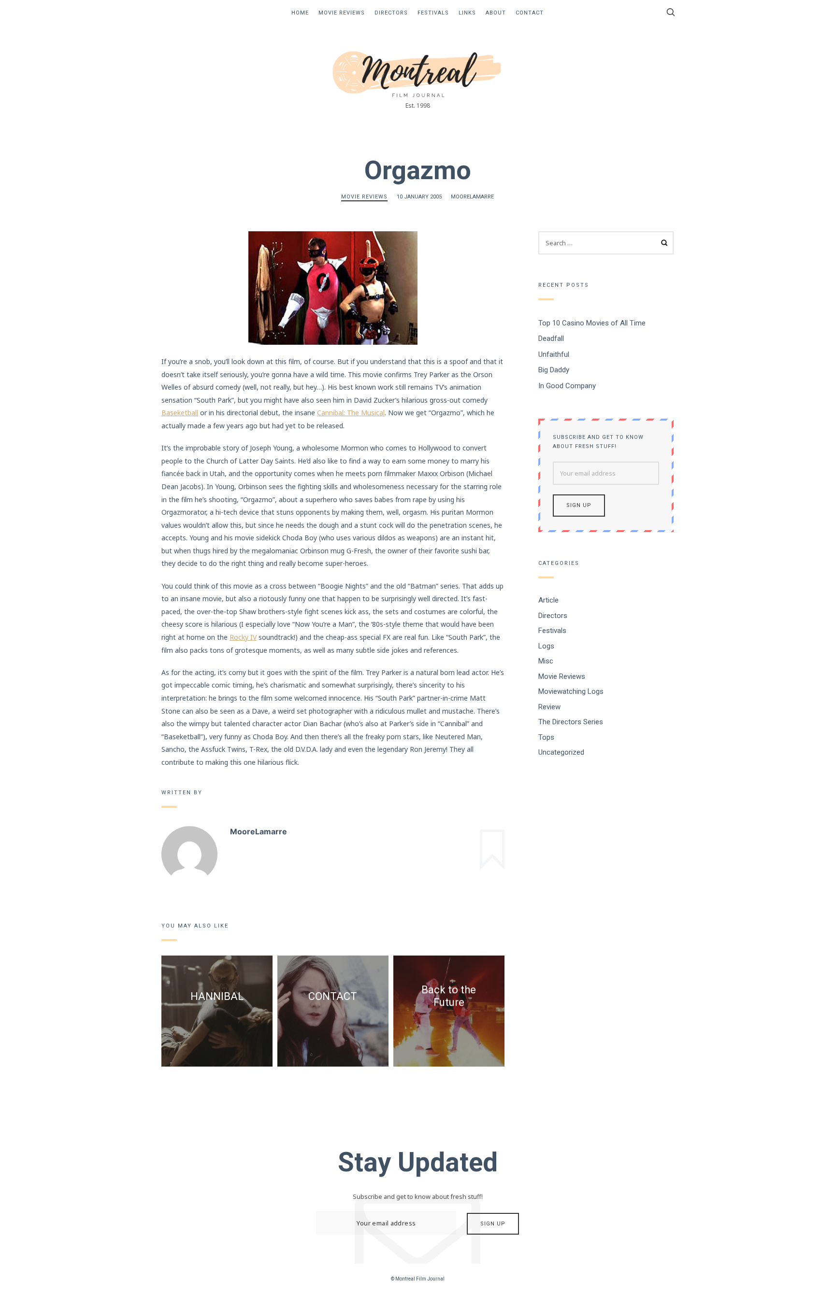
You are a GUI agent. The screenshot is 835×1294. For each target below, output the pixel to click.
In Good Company (567, 385)
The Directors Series (570, 721)
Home (300, 13)
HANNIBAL (217, 996)
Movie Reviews (341, 13)
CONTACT (332, 996)
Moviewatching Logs (571, 691)
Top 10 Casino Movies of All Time (592, 322)
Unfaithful (553, 354)
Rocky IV (243, 637)
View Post (217, 1023)
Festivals (433, 13)
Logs (546, 645)
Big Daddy (553, 370)
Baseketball (179, 412)
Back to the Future (448, 996)
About (496, 13)
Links (467, 13)
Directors (391, 13)
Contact (530, 13)
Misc (545, 661)
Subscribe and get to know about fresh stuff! (598, 442)
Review (549, 706)
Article (548, 600)
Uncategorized (561, 752)
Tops (546, 736)
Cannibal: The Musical (351, 412)
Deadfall (551, 338)
